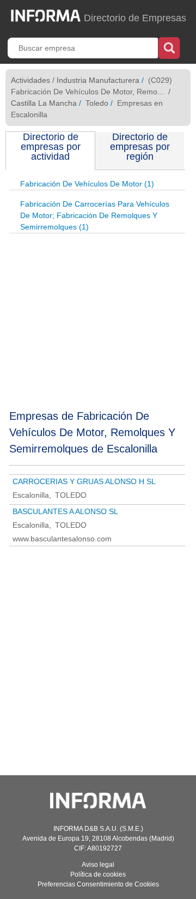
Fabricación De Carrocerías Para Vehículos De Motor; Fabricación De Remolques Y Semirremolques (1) (94, 215)
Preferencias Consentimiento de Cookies (98, 884)
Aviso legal (98, 864)
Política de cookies (98, 874)
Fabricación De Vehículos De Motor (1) (87, 183)
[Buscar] (169, 47)
